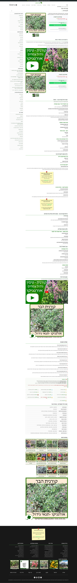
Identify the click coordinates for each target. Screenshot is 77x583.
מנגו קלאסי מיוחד (20, 134)
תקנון (47, 572)
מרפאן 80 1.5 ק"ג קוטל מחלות (18, 83)
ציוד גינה (53, 5)
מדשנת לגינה (21, 131)
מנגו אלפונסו (21, 33)
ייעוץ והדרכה (28, 5)
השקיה (22, 121)
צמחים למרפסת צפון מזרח (19, 114)
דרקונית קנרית (65, 546)
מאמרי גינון (34, 5)
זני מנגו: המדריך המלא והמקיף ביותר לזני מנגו (17, 138)
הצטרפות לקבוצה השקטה (58, 25)
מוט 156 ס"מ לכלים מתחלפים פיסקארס (46, 555)
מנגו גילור (21, 37)
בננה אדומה (21, 52)
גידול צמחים (39, 5)
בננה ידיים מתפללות (20, 57)
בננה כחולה (21, 59)
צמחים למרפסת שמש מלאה (41, 463)
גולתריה (22, 106)
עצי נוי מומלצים (21, 129)
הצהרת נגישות (13, 572)
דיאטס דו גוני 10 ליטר (34, 545)
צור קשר (23, 5)
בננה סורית (21, 62)
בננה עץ (22, 64)
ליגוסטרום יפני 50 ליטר (19, 74)
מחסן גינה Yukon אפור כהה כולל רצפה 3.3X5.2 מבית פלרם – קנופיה (17, 88)
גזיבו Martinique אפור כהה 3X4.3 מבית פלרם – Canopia (43, 549)
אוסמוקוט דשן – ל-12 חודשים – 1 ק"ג (18, 90)
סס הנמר (21, 147)
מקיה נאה (21, 99)
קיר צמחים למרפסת (52, 476)
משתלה (49, 5)
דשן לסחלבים (21, 549)
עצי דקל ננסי (21, 148)
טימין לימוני (41, 450)
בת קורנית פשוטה (63, 450)
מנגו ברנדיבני (21, 35)
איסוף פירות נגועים (20, 145)
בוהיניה (22, 103)
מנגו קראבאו (21, 46)
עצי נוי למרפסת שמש (20, 117)
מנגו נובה (21, 24)
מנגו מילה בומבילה (20, 20)
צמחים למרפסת (63, 463)
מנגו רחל (21, 29)
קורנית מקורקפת (63, 476)
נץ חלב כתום (21, 94)
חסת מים (65, 548)
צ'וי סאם (21, 110)
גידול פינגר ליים (20, 554)
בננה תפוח (21, 66)
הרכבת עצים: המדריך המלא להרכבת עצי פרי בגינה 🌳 (15, 555)
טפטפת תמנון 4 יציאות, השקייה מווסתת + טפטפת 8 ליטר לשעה (17, 71)
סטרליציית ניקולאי (35, 549)
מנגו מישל (36, 554)
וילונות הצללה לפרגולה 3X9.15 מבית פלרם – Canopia (44, 548)
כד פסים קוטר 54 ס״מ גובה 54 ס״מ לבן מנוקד (31, 550)
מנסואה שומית (65, 556)
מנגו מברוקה (21, 40)
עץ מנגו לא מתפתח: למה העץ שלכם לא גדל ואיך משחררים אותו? (17, 124)
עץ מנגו (44, 5)
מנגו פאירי (21, 44)
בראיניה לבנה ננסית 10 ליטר (19, 85)
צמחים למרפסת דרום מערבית (19, 125)
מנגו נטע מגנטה (20, 26)
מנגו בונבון (21, 17)
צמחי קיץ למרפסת (20, 550)
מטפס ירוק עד (21, 143)
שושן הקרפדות (65, 550)
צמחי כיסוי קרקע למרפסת (30, 450)
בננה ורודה (21, 55)
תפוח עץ (36, 548)
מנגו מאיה (21, 39)
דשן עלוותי (21, 136)
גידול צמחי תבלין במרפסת (52, 450)
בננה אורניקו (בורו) (20, 53)
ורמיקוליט (21, 116)
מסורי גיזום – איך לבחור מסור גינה (18, 127)
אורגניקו (67, 6)
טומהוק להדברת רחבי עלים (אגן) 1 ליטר (17, 79)
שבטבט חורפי (65, 555)
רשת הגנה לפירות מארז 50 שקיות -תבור (46, 554)
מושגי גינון (38, 572)
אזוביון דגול (21, 108)
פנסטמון (21, 104)
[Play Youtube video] (47, 60)
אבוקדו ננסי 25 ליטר (35, 556)
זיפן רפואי (65, 551)
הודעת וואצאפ (46, 180)
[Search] (67, 5)
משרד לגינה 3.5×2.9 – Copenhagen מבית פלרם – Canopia (17, 77)
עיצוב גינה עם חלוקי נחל (19, 119)
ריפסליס (66, 549)
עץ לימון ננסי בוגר (20, 551)
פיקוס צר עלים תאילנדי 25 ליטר (33, 546)
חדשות (55, 572)
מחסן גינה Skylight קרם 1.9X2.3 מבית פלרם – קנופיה (16, 82)
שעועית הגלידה (35, 555)
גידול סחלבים (21, 548)
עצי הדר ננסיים (21, 141)
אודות (64, 572)
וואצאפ (37, 0)
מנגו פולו (21, 27)
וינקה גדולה (21, 97)
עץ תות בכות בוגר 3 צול (34, 551)
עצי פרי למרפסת (20, 556)
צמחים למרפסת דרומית (52, 463)
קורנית (30, 463)
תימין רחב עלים (41, 476)
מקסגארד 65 (50, 550)
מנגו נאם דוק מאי (20, 42)
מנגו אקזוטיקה (21, 15)
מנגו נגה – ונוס (21, 22)
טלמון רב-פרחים (64, 554)
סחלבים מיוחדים (20, 545)
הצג (62, 10)
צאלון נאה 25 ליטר (20, 73)
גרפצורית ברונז (65, 545)
